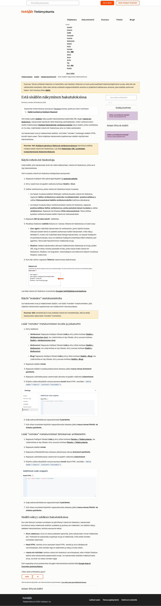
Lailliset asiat (94, 600)
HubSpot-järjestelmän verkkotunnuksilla (55, 125)
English (69, 68)
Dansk (69, 54)
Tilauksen (57, 109)
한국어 (69, 60)
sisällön (38, 119)
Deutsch (69, 30)
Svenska (69, 49)
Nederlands (70, 41)
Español (69, 27)
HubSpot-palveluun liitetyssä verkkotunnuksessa (56, 146)
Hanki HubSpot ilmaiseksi (127, 3)
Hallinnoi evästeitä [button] (129, 600)
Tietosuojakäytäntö (111, 600)
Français (69, 38)
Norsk (69, 57)
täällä (47, 90)
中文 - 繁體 (70, 52)
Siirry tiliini (70, 74)
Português (70, 35)
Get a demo (107, 3)
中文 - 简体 (70, 65)
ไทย (68, 63)
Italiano (69, 44)
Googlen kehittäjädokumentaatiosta (71, 291)
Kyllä (27, 577)
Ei (38, 577)
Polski (69, 46)
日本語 (69, 33)
